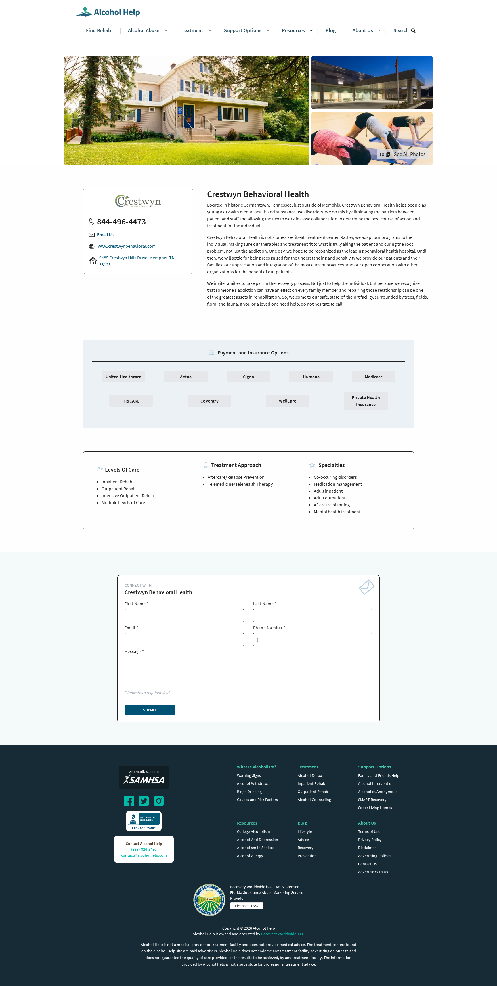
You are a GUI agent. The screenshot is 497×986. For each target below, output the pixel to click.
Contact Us (367, 863)
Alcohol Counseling (314, 799)
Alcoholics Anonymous (377, 791)
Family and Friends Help (378, 775)
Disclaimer (367, 847)
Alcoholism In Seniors (255, 847)
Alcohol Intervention (376, 783)
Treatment (308, 767)
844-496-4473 (121, 221)
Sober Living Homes (375, 807)
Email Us (105, 234)
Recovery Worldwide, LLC (282, 934)
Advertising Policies (374, 855)
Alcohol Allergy (250, 855)
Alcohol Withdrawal (254, 783)
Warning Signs (249, 775)
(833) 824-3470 (143, 849)
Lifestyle (305, 831)
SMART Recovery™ (373, 799)
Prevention (307, 855)
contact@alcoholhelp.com (144, 855)
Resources (247, 823)
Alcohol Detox (310, 775)
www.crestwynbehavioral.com (126, 246)
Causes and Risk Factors (257, 799)
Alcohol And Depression (257, 839)
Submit (149, 709)
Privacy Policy (370, 839)
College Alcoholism (253, 831)
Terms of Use (369, 831)
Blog (302, 823)
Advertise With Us (373, 871)
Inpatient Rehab (311, 783)
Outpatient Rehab (313, 791)
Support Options (374, 767)
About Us (367, 823)
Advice (303, 839)
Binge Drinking (249, 791)
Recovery (306, 847)
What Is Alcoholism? (256, 767)
